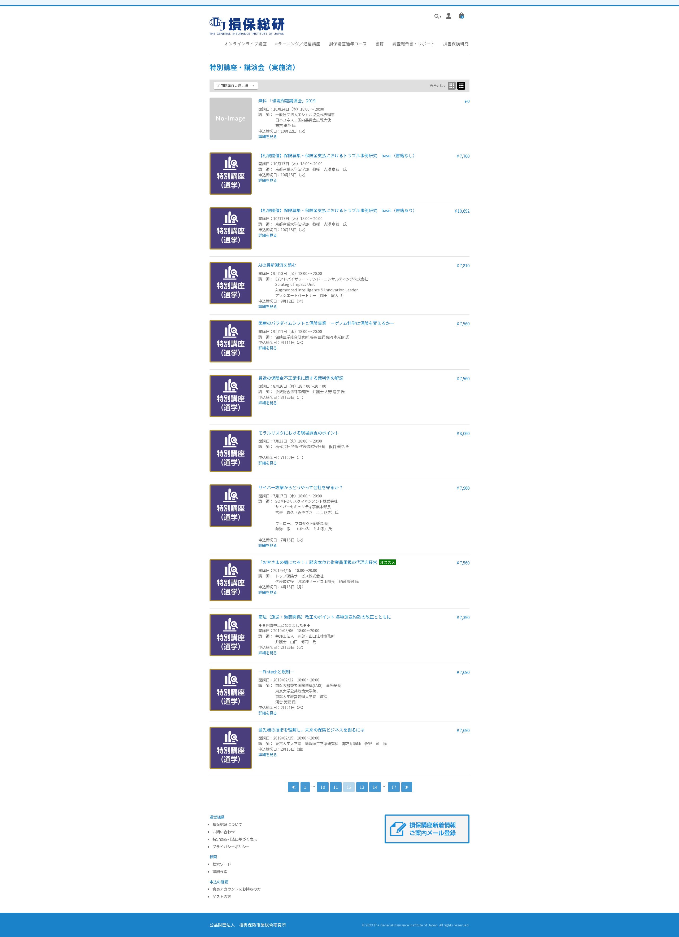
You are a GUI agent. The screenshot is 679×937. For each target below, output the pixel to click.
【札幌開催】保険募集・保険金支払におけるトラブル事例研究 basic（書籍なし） (337, 155)
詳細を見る (267, 136)
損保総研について (227, 824)
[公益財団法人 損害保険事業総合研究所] (247, 31)
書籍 (379, 43)
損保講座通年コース (348, 43)
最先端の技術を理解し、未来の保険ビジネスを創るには (311, 729)
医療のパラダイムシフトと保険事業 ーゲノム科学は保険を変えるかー (326, 323)
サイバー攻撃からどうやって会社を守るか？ (300, 487)
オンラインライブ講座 (245, 43)
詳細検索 (219, 871)
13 (362, 787)
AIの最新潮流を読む (277, 265)
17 (393, 787)
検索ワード (221, 864)
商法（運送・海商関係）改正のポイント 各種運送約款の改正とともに (324, 617)
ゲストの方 (221, 896)
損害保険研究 (456, 43)
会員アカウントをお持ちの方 (236, 889)
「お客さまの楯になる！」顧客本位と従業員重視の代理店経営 (317, 562)
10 (322, 787)
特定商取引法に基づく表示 (234, 839)
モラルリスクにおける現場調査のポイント (298, 433)
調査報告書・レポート (413, 43)
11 (335, 787)
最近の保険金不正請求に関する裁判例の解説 (300, 378)
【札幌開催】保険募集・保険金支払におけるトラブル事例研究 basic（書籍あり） (337, 210)
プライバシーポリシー (231, 846)
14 (375, 787)
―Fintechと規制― (276, 671)
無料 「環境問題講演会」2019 (287, 100)
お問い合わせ (223, 831)
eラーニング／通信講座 (297, 43)
